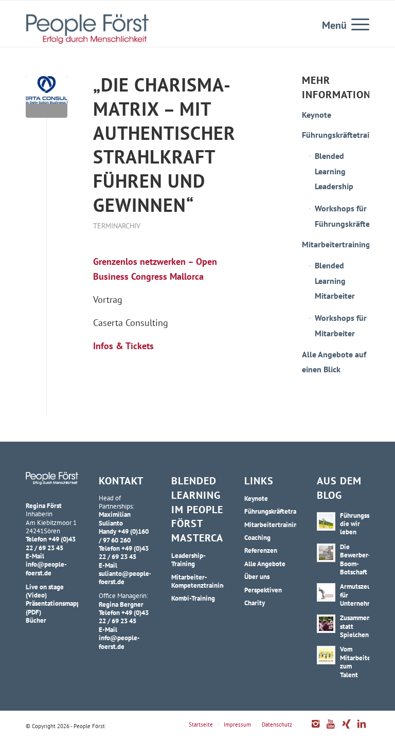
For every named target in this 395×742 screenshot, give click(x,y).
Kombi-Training (193, 598)
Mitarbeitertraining (335, 244)
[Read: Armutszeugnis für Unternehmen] (326, 592)
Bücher (36, 620)
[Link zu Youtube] (330, 729)
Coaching (257, 537)
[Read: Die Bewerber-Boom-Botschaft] (326, 553)
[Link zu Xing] (346, 729)
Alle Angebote (264, 563)
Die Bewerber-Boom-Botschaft (355, 559)
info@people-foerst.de (46, 568)
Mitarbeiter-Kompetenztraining (197, 581)
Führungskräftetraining (335, 135)
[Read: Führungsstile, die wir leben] (326, 521)
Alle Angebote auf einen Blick (334, 362)
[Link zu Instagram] (315, 729)
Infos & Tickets (123, 346)
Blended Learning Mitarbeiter (335, 280)
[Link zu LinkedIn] (361, 729)
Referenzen (260, 550)
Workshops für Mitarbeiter (341, 325)
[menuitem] (355, 24)
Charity (254, 603)
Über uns (257, 576)
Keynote (316, 115)
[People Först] (87, 29)
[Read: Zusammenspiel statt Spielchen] (326, 623)
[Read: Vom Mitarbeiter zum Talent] (326, 655)
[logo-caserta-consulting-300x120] (46, 97)
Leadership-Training (188, 559)
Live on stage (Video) (45, 591)
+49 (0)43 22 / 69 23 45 (51, 543)
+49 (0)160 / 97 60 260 (124, 535)
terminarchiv (116, 225)
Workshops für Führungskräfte (342, 216)
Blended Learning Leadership (334, 171)
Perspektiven (263, 590)
